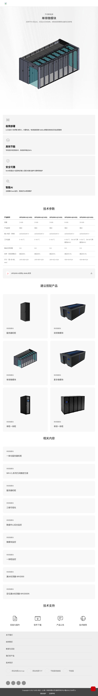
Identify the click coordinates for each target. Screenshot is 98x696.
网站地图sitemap (18, 671)
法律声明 (52, 693)
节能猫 (71, 671)
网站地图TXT (37, 671)
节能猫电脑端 (56, 671)
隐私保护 (43, 693)
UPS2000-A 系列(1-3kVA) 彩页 (21, 273)
